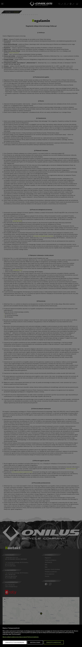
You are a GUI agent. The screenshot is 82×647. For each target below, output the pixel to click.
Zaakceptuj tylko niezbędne (14, 642)
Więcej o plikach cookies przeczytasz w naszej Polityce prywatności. (21, 637)
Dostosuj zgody (35, 642)
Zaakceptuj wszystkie (53, 642)
